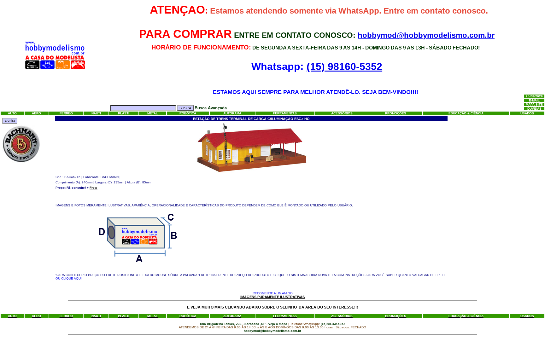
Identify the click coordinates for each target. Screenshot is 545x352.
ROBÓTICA (187, 113)
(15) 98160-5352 (344, 66)
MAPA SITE (534, 104)
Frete (93, 187)
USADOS (527, 113)
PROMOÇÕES (395, 113)
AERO (36, 113)
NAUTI (96, 113)
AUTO (12, 113)
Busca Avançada (211, 108)
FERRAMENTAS (285, 113)
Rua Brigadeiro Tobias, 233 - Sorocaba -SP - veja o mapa (244, 324)
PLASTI (123, 113)
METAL (152, 113)
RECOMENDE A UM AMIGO (273, 293)
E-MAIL (534, 100)
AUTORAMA (232, 113)
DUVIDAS (534, 108)
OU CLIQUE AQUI (69, 278)
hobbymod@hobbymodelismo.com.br (426, 35)
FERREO (66, 113)
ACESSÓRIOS (342, 113)
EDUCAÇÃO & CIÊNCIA (465, 113)
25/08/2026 (534, 96)
